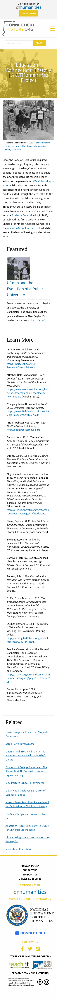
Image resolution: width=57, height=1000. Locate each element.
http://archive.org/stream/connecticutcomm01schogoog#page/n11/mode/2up (28, 678)
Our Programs (28, 13)
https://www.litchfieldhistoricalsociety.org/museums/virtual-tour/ (28, 413)
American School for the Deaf (23, 228)
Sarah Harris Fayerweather (20, 743)
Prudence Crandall (21, 215)
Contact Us (30, 870)
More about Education (18, 849)
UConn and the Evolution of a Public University (25, 288)
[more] (41, 320)
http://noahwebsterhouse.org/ (24, 429)
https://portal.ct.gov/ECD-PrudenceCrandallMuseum (21, 365)
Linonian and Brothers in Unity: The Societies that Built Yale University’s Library (25, 755)
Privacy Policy (30, 866)
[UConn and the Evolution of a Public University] (18, 268)
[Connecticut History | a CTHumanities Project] (18, 28)
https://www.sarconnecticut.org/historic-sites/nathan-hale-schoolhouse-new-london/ (28, 393)
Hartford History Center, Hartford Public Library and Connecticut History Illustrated (27, 146)
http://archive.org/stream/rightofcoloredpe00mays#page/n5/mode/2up (28, 511)
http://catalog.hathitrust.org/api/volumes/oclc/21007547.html (28, 640)
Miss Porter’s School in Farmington (25, 783)
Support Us (30, 874)
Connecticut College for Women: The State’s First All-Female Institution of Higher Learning (26, 771)
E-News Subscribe (30, 878)
